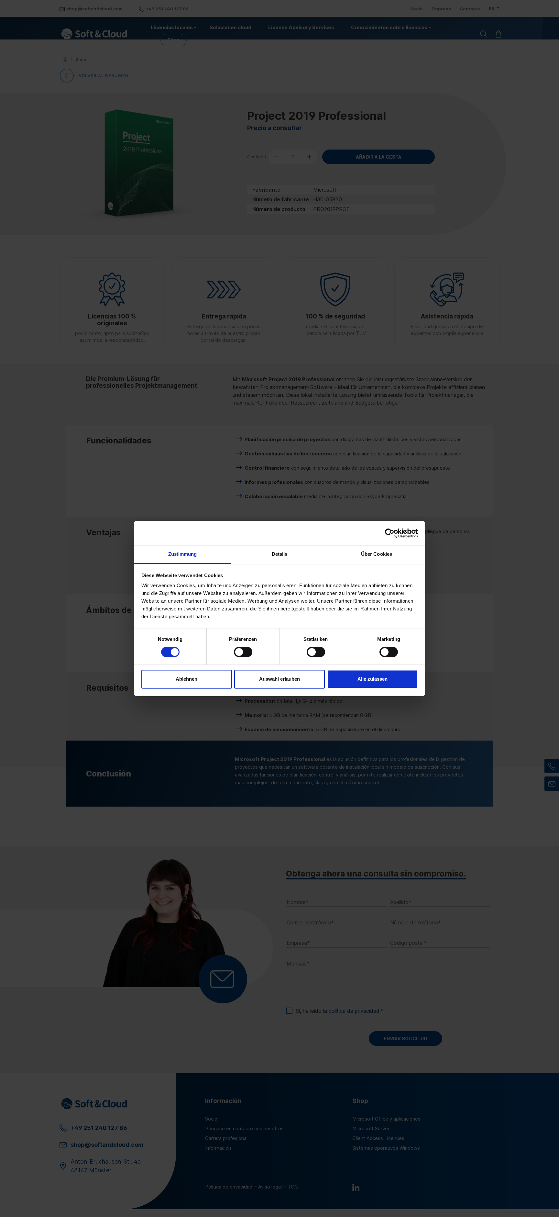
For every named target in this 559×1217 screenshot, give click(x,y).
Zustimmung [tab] (182, 554)
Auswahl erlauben (279, 679)
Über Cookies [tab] (376, 554)
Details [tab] (280, 554)
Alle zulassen (372, 679)
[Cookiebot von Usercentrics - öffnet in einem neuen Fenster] (389, 533)
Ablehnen (186, 679)
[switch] (243, 652)
